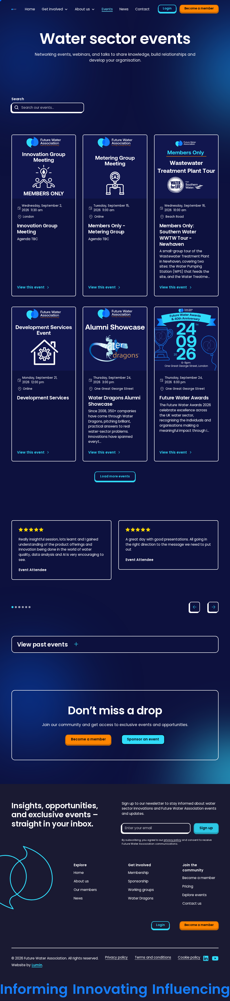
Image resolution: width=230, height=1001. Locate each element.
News (123, 9)
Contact (142, 9)
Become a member (199, 8)
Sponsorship (138, 881)
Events (107, 9)
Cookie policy (189, 957)
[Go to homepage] (13, 9)
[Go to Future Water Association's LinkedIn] (205, 958)
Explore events (194, 894)
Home (30, 9)
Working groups (141, 889)
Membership (138, 872)
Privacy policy (116, 957)
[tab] (12, 607)
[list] (115, 557)
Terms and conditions (153, 957)
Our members (85, 889)
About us (81, 881)
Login (167, 8)
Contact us (191, 903)
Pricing (187, 886)
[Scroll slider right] (213, 607)
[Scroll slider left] (195, 607)
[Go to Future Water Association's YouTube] (215, 958)
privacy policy (172, 840)
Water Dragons (140, 898)
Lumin (37, 965)
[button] (54, 9)
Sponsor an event (143, 739)
